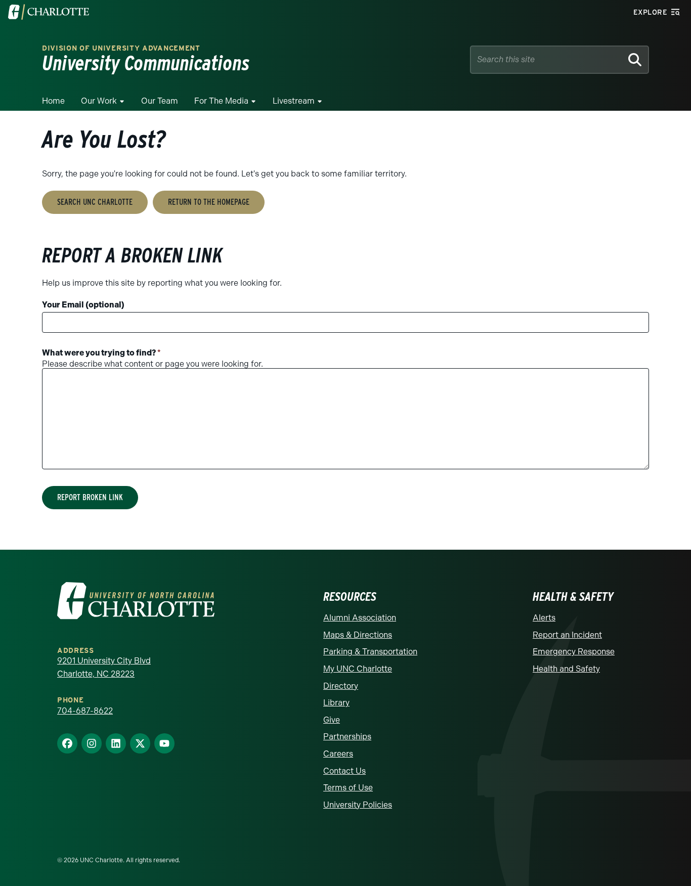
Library (336, 702)
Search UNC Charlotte (95, 202)
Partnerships (347, 736)
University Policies (357, 805)
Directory (340, 686)
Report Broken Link (90, 497)
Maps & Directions (357, 635)
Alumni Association (359, 618)
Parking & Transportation (370, 651)
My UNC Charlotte (357, 669)
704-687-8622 (85, 711)
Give (331, 720)
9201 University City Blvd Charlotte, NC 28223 (104, 667)
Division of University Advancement (121, 48)
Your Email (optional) (83, 304)
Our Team (159, 101)
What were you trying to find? (101, 353)
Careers (338, 754)
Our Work (99, 101)
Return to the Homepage (208, 202)
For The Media (221, 101)
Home (53, 101)
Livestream (294, 101)
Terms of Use (348, 787)
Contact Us (344, 771)
